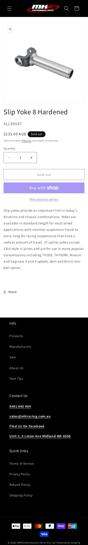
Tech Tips (16, 378)
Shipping (26, 140)
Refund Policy (19, 485)
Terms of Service (21, 463)
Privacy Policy (19, 474)
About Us (16, 368)
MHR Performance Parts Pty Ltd (36, 542)
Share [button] (12, 292)
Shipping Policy (21, 495)
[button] (9, 8)
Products (16, 336)
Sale (12, 357)
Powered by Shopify (68, 542)
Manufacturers (20, 346)
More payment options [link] (44, 199)
